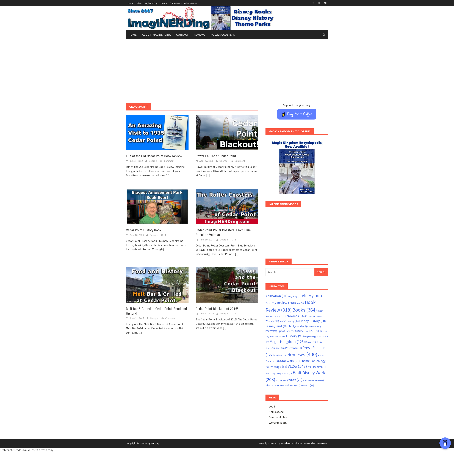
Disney (293, 321)
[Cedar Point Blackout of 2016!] (227, 285)
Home (130, 3)
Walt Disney (317, 366)
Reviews (176, 3)
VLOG (297, 366)
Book (299, 303)
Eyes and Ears (310, 331)
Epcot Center (289, 331)
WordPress (287, 443)
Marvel (311, 342)
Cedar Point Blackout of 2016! (217, 309)
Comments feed (278, 417)
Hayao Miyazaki (278, 336)
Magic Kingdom (287, 341)
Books (304, 310)
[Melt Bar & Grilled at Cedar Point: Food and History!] (157, 285)
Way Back (282, 380)
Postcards (293, 348)
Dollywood (298, 326)
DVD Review (314, 326)
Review (280, 355)
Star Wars (290, 361)
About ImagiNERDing (147, 3)
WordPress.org (278, 422)
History (295, 336)
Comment (169, 160)
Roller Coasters (191, 3)
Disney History (312, 321)
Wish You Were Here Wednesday (282, 385)
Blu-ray (312, 295)
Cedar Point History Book (143, 230)
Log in (272, 406)
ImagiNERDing (152, 443)
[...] (167, 175)
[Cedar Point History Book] (157, 206)
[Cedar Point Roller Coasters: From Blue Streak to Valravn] (227, 206)
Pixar (280, 348)
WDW (295, 380)
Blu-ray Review (279, 303)
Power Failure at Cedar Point (216, 156)
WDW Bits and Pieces (313, 380)
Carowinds (295, 316)
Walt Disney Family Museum (278, 373)
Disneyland (277, 326)
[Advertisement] (227, 71)
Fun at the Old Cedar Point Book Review (154, 156)
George (153, 160)
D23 (282, 321)
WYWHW (307, 385)
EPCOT (271, 331)
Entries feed (276, 412)
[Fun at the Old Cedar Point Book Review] (157, 132)
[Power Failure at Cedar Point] (227, 132)
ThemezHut (321, 443)
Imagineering (311, 336)
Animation (276, 296)
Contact (165, 3)
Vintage (279, 367)
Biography (294, 296)
